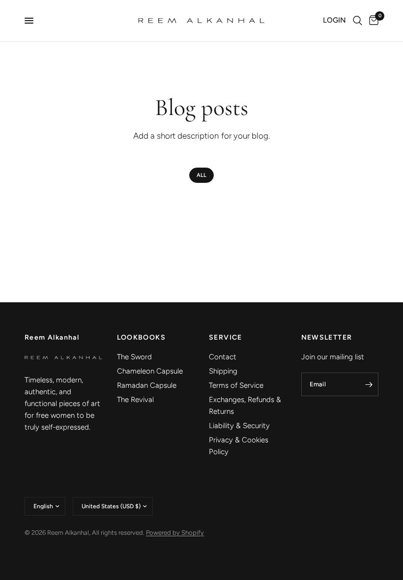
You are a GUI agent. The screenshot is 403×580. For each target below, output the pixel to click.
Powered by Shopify (175, 532)
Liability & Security (239, 425)
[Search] (357, 20)
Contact (222, 356)
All (201, 175)
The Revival (135, 399)
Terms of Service (236, 385)
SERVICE (225, 337)
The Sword (134, 356)
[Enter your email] (368, 384)
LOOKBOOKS (141, 337)
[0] (372, 20)
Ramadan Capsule (146, 385)
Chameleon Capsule (150, 371)
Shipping (223, 371)
